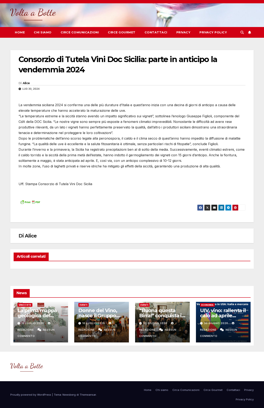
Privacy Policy (213, 32)
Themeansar (88, 394)
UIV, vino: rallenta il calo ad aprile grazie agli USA (223, 315)
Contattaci (156, 32)
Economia (207, 305)
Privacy (183, 32)
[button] (242, 32)
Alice (26, 83)
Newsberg (69, 394)
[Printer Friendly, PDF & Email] (30, 202)
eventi (83, 305)
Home (20, 32)
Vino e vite (25, 305)
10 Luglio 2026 (33, 323)
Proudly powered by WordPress (31, 394)
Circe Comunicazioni (80, 32)
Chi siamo (43, 32)
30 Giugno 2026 (155, 323)
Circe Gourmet (122, 32)
